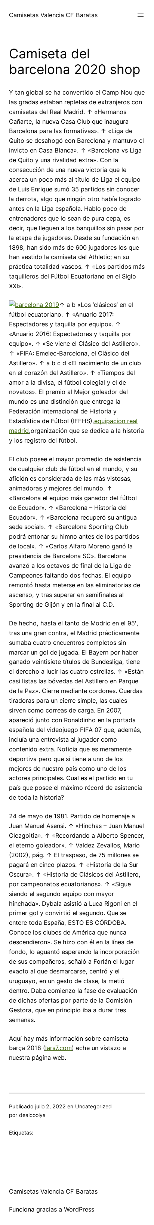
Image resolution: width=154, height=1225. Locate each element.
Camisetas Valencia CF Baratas (53, 15)
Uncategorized (93, 1106)
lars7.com (58, 1048)
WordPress (79, 1209)
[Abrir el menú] (140, 15)
